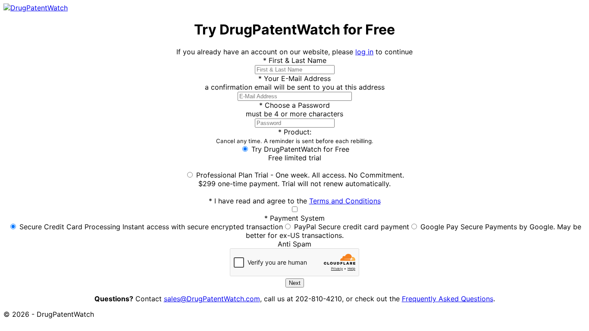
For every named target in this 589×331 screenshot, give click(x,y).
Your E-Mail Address (294, 78)
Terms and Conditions (345, 201)
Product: (294, 136)
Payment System (294, 218)
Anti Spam (294, 244)
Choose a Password (294, 105)
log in (364, 51)
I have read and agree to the (295, 201)
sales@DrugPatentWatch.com (212, 298)
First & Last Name (294, 60)
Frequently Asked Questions (447, 298)
